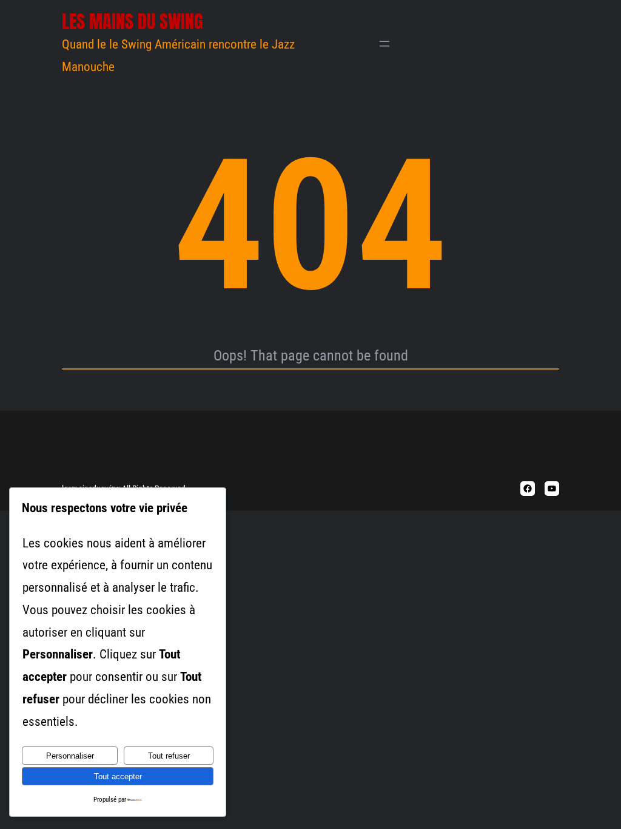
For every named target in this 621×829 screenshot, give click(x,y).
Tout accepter (118, 776)
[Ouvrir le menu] (384, 43)
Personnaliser (70, 755)
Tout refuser (169, 755)
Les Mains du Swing (132, 21)
